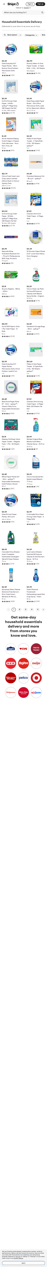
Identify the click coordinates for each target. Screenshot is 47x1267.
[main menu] (4, 4)
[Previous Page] (8, 609)
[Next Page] (43, 609)
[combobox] (21, 12)
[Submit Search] (42, 12)
